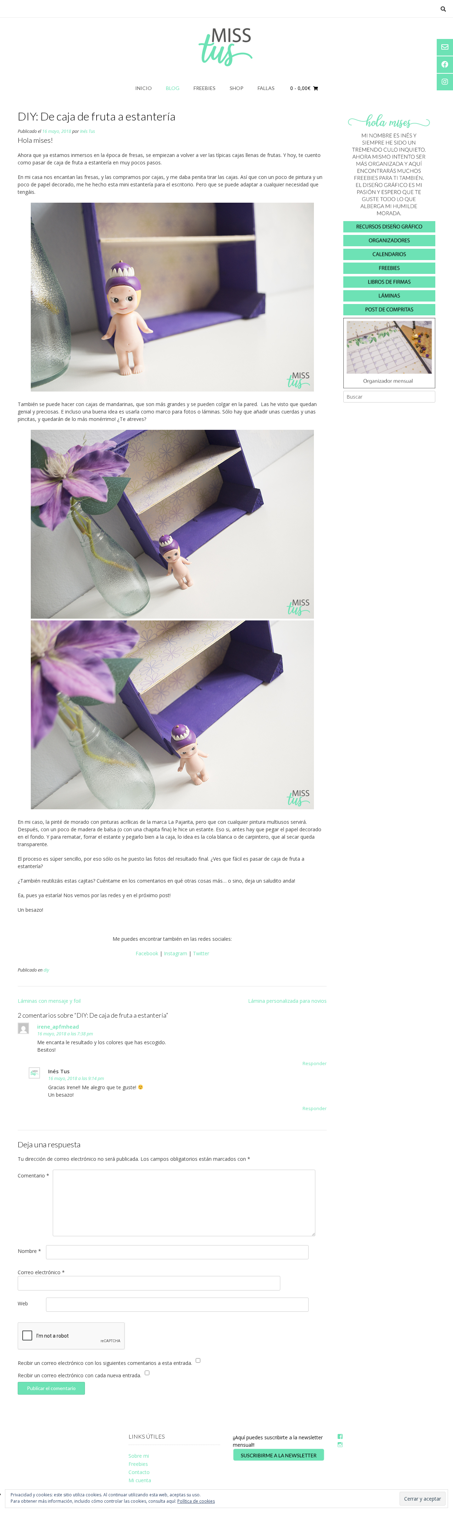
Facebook (147, 953)
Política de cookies (196, 1501)
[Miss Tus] (226, 47)
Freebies (205, 88)
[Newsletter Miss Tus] (279, 1459)
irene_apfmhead (58, 1026)
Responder (315, 1064)
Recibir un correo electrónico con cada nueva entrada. (79, 1375)
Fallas (266, 88)
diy (46, 970)
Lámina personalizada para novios (287, 1000)
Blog (172, 88)
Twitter (201, 953)
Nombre (29, 1251)
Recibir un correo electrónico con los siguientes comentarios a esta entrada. (105, 1363)
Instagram (175, 953)
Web (23, 1303)
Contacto (139, 1472)
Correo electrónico (41, 1272)
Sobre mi (138, 1455)
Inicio (143, 88)
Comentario (33, 1175)
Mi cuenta (139, 1480)
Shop (236, 88)
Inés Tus (87, 131)
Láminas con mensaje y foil (49, 1000)
